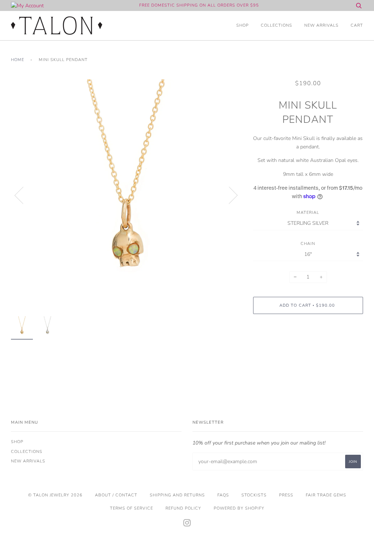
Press (286, 495)
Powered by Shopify (239, 508)
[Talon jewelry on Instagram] (187, 524)
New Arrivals (321, 25)
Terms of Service (131, 508)
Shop (242, 25)
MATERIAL (308, 212)
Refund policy (183, 508)
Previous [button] (23, 195)
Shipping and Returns (177, 495)
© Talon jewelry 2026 (55, 495)
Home (17, 60)
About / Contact (116, 495)
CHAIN (308, 243)
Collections (276, 25)
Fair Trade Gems (326, 495)
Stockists (254, 495)
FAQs (223, 495)
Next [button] (228, 195)
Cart (357, 25)
